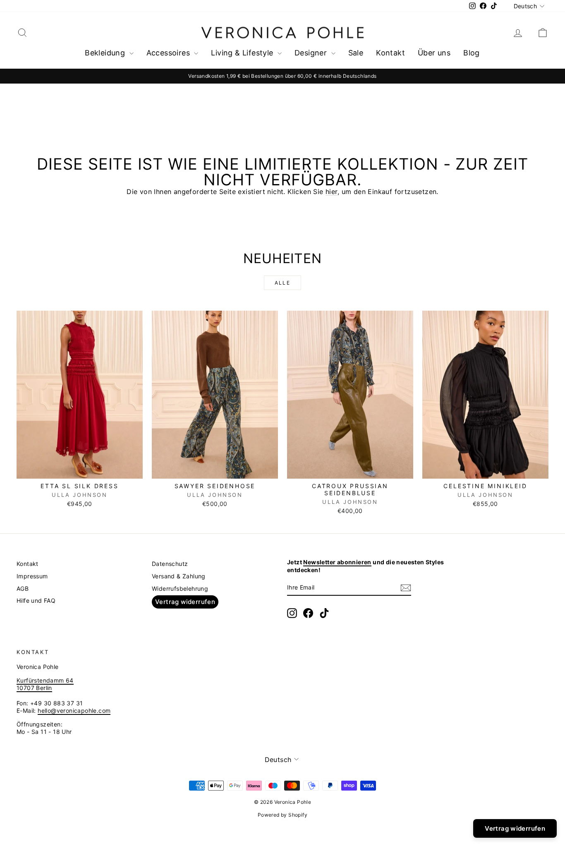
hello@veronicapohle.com (74, 710)
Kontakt (390, 52)
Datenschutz (170, 563)
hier (332, 191)
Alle (283, 283)
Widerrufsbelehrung (180, 588)
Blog (471, 52)
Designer (311, 52)
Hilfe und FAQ (36, 600)
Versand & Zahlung (179, 576)
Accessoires (169, 52)
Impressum (32, 576)
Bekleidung (106, 52)
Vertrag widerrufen (185, 602)
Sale (356, 52)
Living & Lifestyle (243, 52)
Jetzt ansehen (80, 469)
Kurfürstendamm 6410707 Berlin (45, 684)
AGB (23, 588)
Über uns (434, 52)
